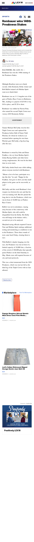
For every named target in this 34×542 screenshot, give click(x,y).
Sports (5, 16)
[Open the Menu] (3, 2)
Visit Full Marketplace (25, 292)
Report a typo (7, 280)
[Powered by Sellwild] (29, 403)
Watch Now (28, 2)
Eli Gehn (11, 61)
